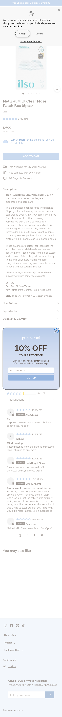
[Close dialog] (56, 330)
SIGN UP (30, 377)
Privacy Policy (14, 26)
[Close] (59, 10)
